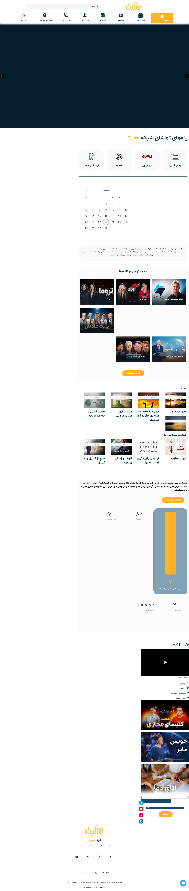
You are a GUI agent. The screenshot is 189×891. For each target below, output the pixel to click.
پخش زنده (93, 873)
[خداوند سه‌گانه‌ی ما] (175, 423)
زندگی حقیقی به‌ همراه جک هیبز (173, 299)
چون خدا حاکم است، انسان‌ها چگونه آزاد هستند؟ (147, 416)
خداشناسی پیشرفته (178, 693)
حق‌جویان (182, 684)
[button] (187, 76)
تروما (108, 299)
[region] (94, 75)
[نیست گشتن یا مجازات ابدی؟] (94, 400)
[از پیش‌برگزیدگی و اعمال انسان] (148, 447)
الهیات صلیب (178, 458)
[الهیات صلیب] (175, 447)
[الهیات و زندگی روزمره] (121, 447)
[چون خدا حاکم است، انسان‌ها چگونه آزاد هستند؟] (148, 400)
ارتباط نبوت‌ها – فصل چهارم (138, 356)
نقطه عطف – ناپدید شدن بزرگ (174, 356)
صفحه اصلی (105, 873)
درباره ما (83, 873)
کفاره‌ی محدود (178, 411)
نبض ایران (143, 299)
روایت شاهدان (106, 328)
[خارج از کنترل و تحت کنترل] (94, 447)
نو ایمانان (182, 688)
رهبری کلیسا (181, 698)
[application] (165, 662)
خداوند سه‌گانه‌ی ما (175, 435)
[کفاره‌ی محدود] (175, 400)
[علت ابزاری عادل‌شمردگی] (121, 400)
